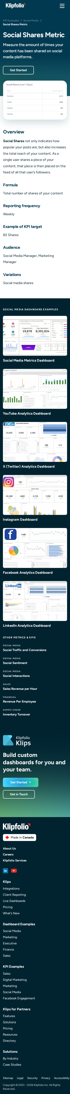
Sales (6, 955)
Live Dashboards (14, 901)
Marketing (10, 937)
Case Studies (12, 1064)
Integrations (11, 888)
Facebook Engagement (19, 998)
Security (32, 1078)
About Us (9, 848)
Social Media (31, 20)
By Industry (10, 1058)
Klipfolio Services (14, 860)
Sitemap (8, 1078)
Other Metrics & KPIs (19, 637)
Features (9, 1016)
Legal (20, 1078)
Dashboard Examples (19, 924)
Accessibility (61, 1078)
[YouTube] (14, 870)
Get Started (18, 70)
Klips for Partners (16, 1009)
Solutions (9, 1022)
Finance (8, 949)
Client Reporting (14, 895)
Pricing (7, 907)
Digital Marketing (15, 980)
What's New (11, 913)
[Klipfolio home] (15, 6)
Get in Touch (19, 794)
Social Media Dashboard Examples (30, 309)
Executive (10, 943)
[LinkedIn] (5, 870)
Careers (8, 854)
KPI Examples (11, 20)
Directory (9, 1041)
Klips (7, 882)
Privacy (45, 1078)
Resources (10, 1034)
